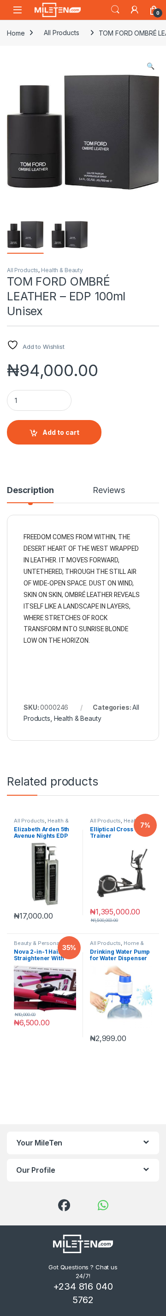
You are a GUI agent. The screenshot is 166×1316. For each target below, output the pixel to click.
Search (115, 10)
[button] (150, 66)
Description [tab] (30, 490)
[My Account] (135, 9)
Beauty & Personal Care (44, 943)
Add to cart (60, 432)
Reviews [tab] (109, 490)
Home (15, 33)
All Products (61, 33)
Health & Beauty (62, 270)
